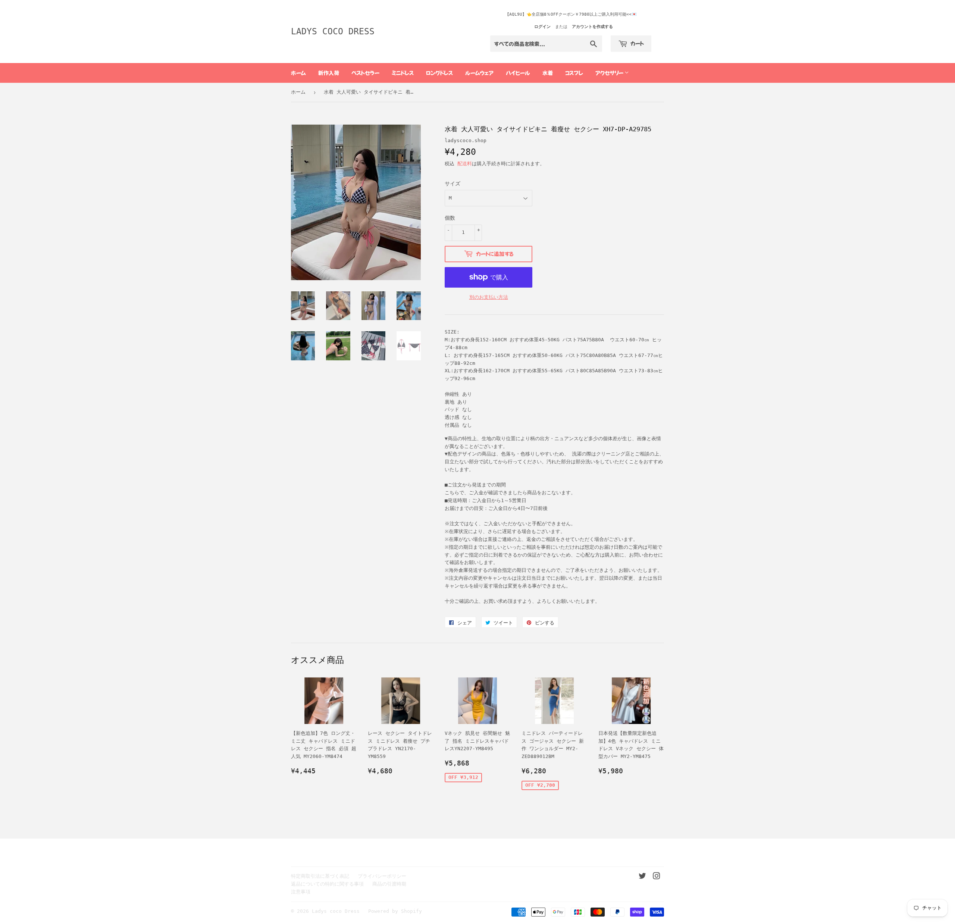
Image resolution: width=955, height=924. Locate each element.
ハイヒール (518, 72)
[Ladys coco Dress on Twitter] (642, 877)
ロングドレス (439, 72)
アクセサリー (609, 72)
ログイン (542, 26)
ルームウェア (479, 72)
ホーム (298, 72)
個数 (450, 218)
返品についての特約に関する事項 (327, 884)
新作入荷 (328, 72)
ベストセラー (365, 72)
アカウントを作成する (592, 26)
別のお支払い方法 (488, 297)
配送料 (464, 163)
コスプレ (574, 72)
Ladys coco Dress (333, 31)
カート (636, 43)
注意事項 (300, 892)
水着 (547, 72)
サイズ (452, 184)
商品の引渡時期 (389, 884)
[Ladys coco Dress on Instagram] (656, 877)
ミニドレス (403, 72)
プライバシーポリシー (382, 876)
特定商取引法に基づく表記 (320, 876)
